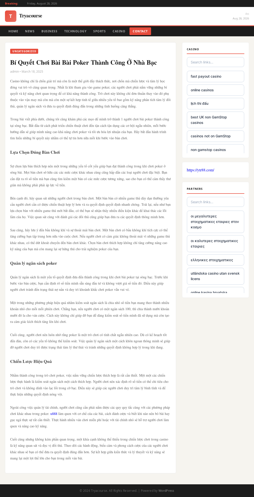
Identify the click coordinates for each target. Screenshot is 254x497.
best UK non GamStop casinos (209, 120)
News (29, 31)
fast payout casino (206, 76)
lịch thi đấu (199, 103)
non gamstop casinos (208, 150)
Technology (75, 31)
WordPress (166, 491)
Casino (119, 31)
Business (49, 31)
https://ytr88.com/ (200, 169)
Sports (99, 31)
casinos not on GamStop (211, 136)
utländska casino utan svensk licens (215, 276)
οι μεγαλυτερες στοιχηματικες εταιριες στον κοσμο (215, 221)
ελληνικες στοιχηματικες (212, 260)
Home (13, 31)
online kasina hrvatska (209, 292)
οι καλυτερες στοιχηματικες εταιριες (214, 243)
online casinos (202, 90)
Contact (140, 31)
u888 (53, 413)
